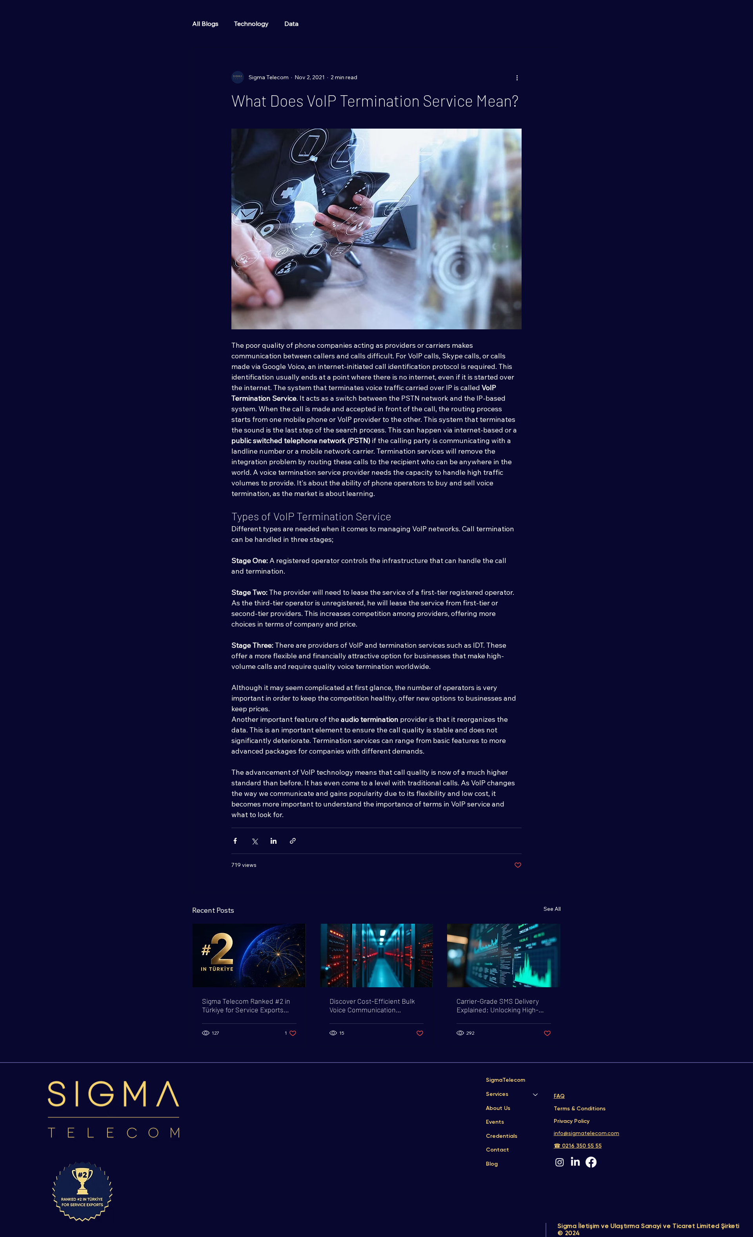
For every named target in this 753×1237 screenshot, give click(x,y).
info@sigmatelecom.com (586, 1133)
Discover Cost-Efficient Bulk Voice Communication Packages (372, 1005)
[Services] (536, 1095)
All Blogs (205, 23)
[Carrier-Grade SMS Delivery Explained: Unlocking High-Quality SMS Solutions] (503, 955)
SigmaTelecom (505, 1080)
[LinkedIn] (575, 1162)
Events (495, 1122)
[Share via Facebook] (235, 841)
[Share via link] (292, 841)
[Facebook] (591, 1162)
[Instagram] (559, 1162)
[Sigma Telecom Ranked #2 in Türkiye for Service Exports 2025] (249, 955)
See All (552, 908)
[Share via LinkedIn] (273, 841)
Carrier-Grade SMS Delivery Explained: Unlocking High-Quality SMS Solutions (498, 1005)
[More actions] (517, 77)
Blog (492, 1164)
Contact (497, 1150)
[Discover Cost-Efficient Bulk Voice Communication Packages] (376, 955)
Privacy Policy (572, 1121)
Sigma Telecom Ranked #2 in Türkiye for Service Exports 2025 (246, 1005)
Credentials (501, 1136)
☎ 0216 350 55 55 (578, 1146)
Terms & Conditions (580, 1109)
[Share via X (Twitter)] (254, 841)
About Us (498, 1108)
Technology (251, 23)
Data (291, 23)
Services (497, 1094)
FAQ (559, 1096)
